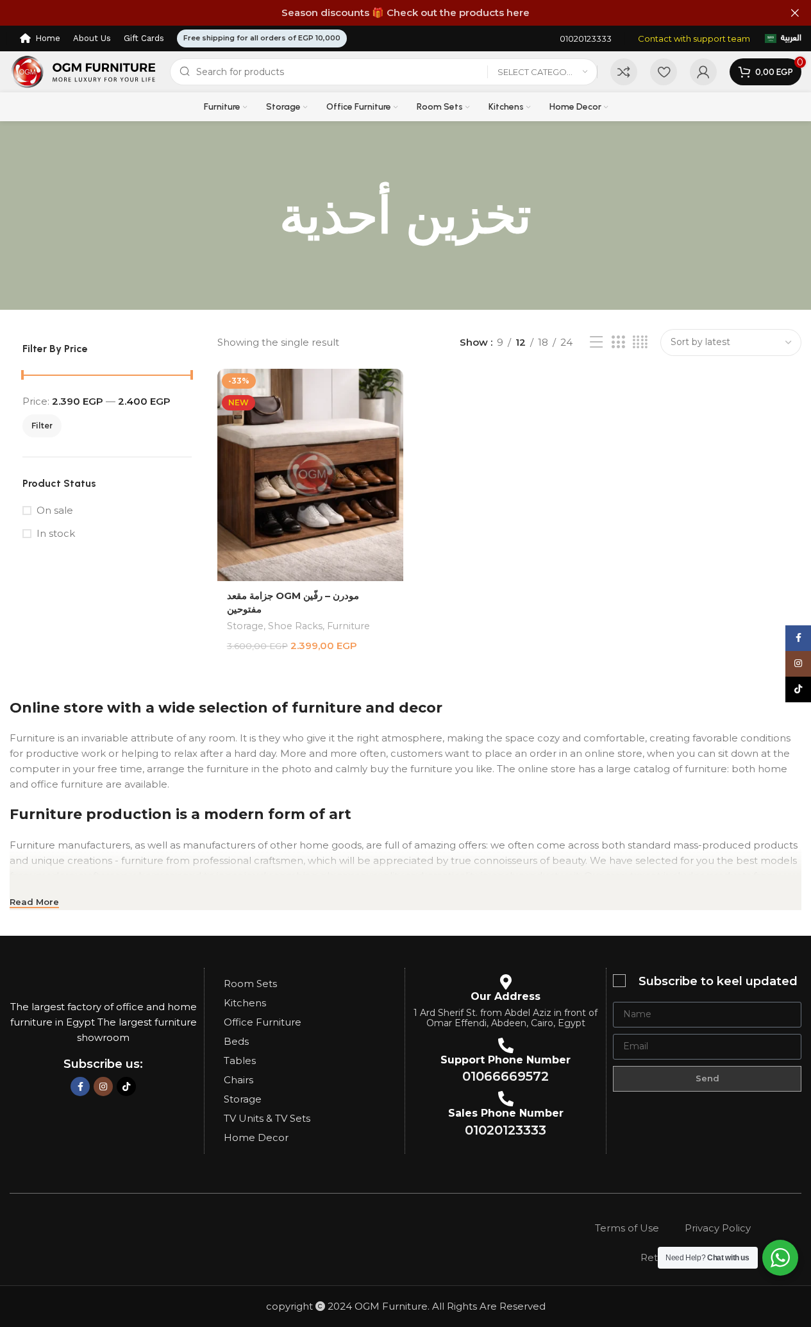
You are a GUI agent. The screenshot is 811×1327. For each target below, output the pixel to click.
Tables (240, 1060)
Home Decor (256, 1137)
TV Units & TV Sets (267, 1118)
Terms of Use (627, 1228)
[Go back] (263, 215)
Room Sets (250, 983)
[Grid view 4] (640, 342)
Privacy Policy (718, 1228)
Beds (236, 1041)
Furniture (348, 626)
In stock (56, 533)
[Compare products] (624, 72)
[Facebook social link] (80, 1086)
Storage (245, 626)
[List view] (596, 342)
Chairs (238, 1080)
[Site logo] (83, 71)
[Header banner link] (405, 13)
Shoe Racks (295, 626)
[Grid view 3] (618, 342)
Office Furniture (262, 1022)
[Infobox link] (586, 38)
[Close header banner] (795, 13)
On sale (55, 510)
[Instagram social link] (103, 1086)
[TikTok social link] (126, 1086)
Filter (42, 425)
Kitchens (245, 1003)
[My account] (703, 72)
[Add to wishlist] (387, 383)
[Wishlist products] (663, 72)
